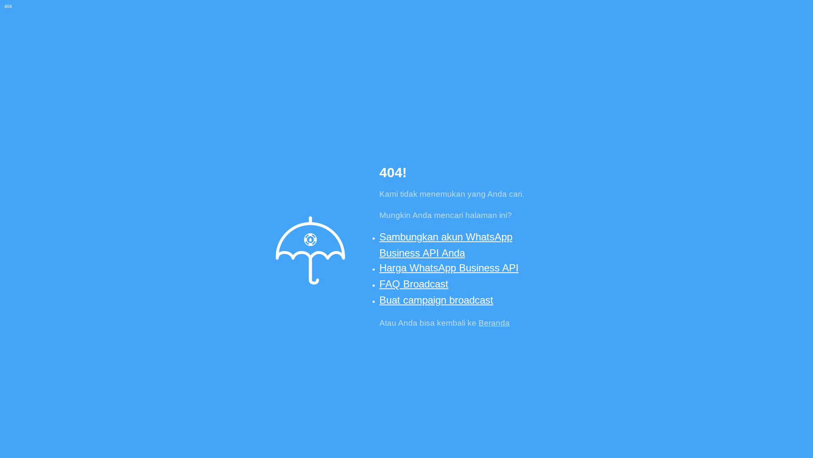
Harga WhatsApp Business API (449, 268)
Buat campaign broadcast (436, 300)
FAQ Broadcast (413, 284)
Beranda (494, 322)
